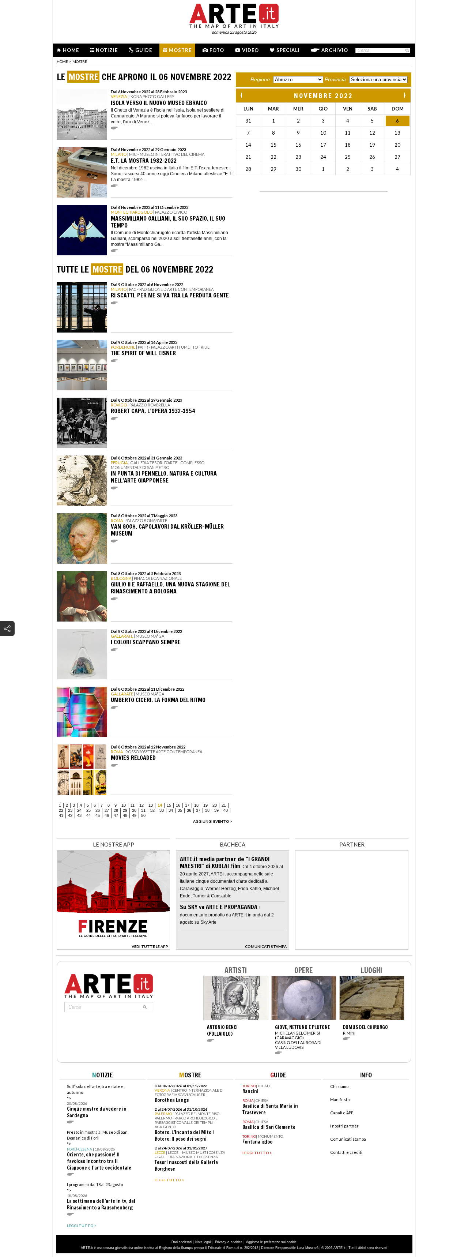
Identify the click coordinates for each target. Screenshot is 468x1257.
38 (207, 810)
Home (71, 50)
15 (169, 805)
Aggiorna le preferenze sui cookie (271, 1242)
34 (171, 810)
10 (123, 805)
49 (134, 815)
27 (107, 810)
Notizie (107, 50)
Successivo (404, 95)
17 (187, 805)
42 (70, 815)
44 (88, 815)
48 (125, 815)
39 (216, 810)
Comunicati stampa (348, 1139)
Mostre (180, 50)
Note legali (203, 1242)
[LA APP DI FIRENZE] (113, 947)
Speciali (288, 50)
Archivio (334, 50)
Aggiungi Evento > (212, 821)
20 (214, 805)
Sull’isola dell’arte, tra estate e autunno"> (97, 1101)
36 (189, 810)
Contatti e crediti (346, 1152)
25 (88, 810)
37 (198, 810)
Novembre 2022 (323, 95)
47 (116, 815)
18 (196, 805)
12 (141, 805)
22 (61, 810)
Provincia (335, 79)
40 (225, 810)
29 (125, 810)
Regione (260, 79)
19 (205, 805)
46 (107, 815)
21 (224, 805)
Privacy (220, 1242)
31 (143, 810)
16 (178, 805)
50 (143, 815)
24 (79, 810)
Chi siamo (339, 1086)
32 (152, 810)
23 (70, 810)
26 (97, 810)
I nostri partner (344, 1125)
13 (150, 805)
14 (160, 805)
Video (250, 50)
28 (116, 810)
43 (79, 815)
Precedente (242, 95)
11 (133, 805)
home (62, 61)
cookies (236, 1242)
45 (97, 815)
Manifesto (340, 1099)
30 (134, 810)
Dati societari (181, 1242)
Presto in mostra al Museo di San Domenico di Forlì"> (99, 1150)
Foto (217, 50)
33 (161, 810)
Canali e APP (341, 1112)
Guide (143, 50)
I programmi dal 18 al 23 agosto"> (101, 1196)
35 (180, 810)
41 (61, 815)
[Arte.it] (234, 14)
